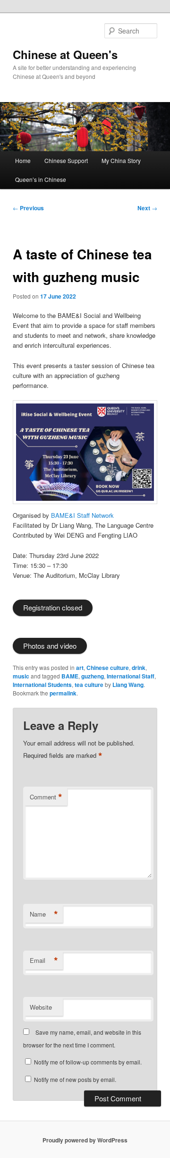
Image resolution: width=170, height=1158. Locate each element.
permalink (63, 693)
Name (44, 914)
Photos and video (49, 646)
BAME (69, 676)
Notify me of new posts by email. (75, 1079)
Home (23, 160)
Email (44, 960)
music (21, 676)
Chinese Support (66, 160)
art (80, 667)
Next (147, 208)
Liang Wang (128, 684)
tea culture (89, 684)
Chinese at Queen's (65, 54)
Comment (46, 797)
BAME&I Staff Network (82, 515)
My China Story (121, 160)
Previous (28, 208)
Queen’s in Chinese (40, 179)
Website (41, 1007)
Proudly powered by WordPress (85, 1140)
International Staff (130, 676)
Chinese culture (107, 667)
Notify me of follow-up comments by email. (88, 1062)
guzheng (92, 676)
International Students (42, 684)
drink (138, 667)
